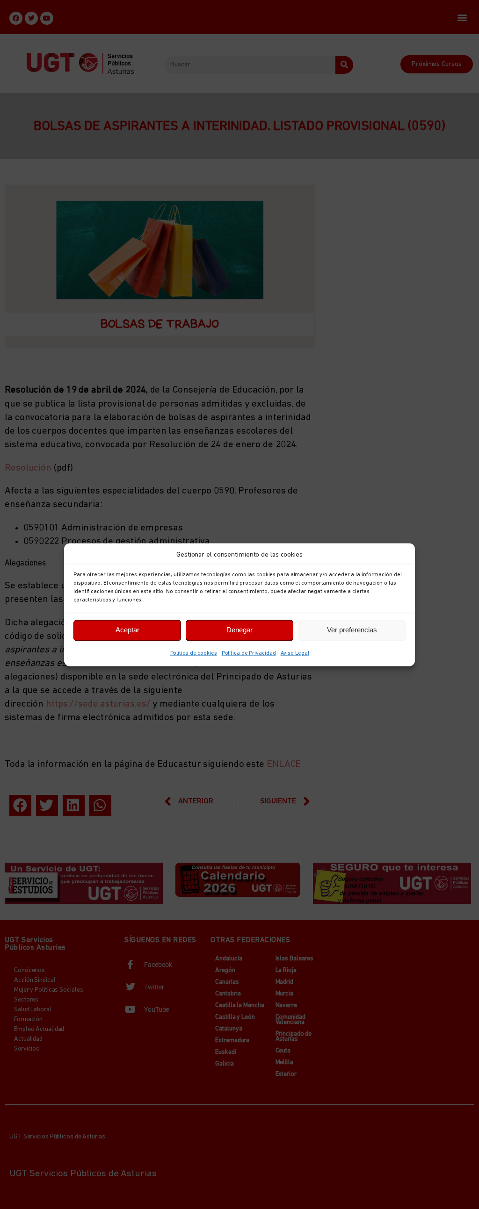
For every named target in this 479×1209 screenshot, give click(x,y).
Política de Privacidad (249, 653)
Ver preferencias (352, 630)
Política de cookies (193, 653)
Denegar (239, 630)
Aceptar (127, 630)
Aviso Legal (295, 653)
